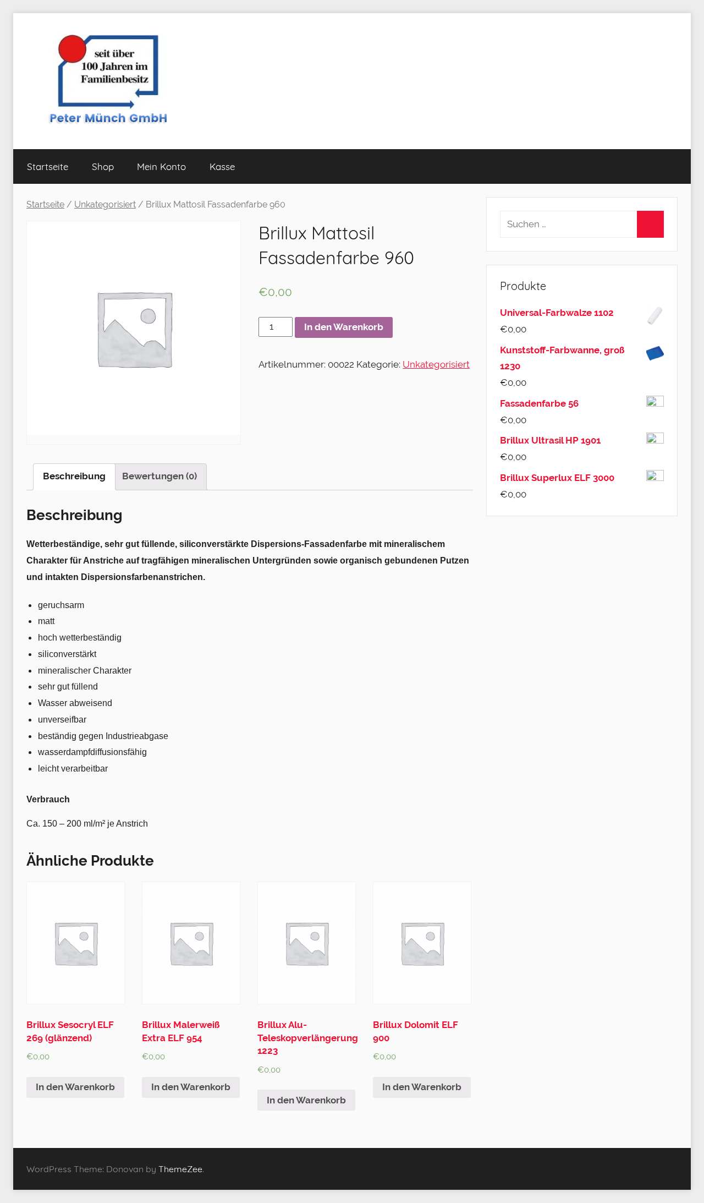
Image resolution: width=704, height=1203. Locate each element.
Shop (103, 166)
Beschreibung (74, 476)
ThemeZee (180, 1168)
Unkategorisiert (105, 204)
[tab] (74, 476)
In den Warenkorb (343, 326)
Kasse (222, 166)
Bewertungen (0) (159, 476)
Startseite (47, 166)
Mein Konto (161, 166)
